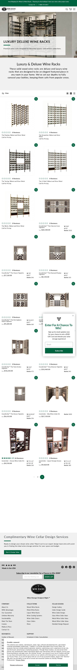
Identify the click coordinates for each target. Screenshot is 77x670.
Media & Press (6, 627)
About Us (5, 607)
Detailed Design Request (60, 624)
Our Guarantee (7, 613)
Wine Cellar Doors (33, 618)
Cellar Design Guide (58, 610)
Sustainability (6, 618)
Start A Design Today (12, 552)
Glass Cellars (31, 621)
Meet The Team (7, 621)
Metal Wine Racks (33, 610)
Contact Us (5, 630)
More (28, 624)
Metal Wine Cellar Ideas (60, 618)
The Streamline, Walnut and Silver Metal (49, 135)
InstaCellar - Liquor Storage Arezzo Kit (50, 461)
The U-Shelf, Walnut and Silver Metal (50, 181)
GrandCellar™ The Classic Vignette (13, 273)
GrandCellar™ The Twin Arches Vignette (11, 367)
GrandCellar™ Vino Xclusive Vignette (50, 367)
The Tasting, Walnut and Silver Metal (13, 181)
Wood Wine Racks (33, 607)
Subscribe (20, 573)
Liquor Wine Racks (33, 613)
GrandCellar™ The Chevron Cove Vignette (49, 226)
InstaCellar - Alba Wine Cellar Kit (49, 414)
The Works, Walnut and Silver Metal (13, 226)
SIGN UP (49, 577)
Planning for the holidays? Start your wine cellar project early (51, 2)
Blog (3, 651)
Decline (58, 665)
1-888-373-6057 (43, 5)
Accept (37, 665)
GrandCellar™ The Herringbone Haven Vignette (11, 320)
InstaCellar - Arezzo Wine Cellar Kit (13, 461)
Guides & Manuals (8, 637)
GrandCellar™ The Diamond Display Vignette (50, 273)
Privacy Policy (20, 660)
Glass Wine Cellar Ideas (60, 616)
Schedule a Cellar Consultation (37, 637)
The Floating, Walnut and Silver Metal (13, 135)
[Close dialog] (73, 315)
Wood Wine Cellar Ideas (60, 621)
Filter (7, 93)
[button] (67, 9)
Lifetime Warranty (8, 616)
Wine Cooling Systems (34, 616)
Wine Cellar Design (58, 613)
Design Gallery (57, 607)
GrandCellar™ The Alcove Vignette (13, 414)
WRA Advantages (7, 610)
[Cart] (70, 9)
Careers (4, 624)
